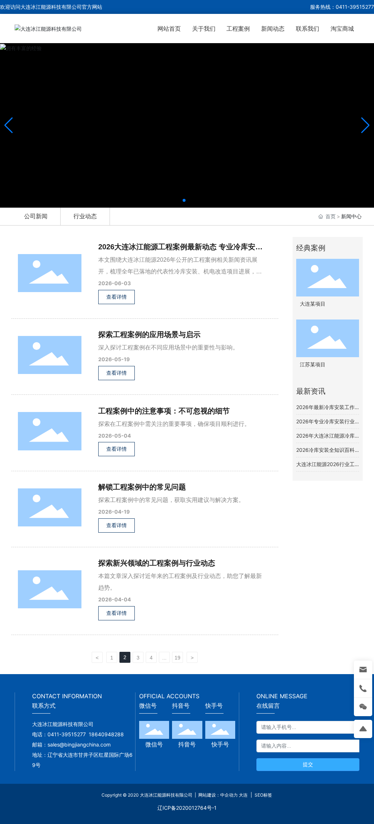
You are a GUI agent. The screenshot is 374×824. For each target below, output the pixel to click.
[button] (184, 200)
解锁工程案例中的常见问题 (142, 487)
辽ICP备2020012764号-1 (187, 808)
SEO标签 (262, 795)
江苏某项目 (312, 364)
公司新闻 (35, 216)
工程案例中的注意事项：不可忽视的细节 (164, 411)
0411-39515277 (66, 734)
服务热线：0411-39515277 (342, 7)
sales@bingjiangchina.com (80, 744)
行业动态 (85, 216)
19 (177, 658)
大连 (243, 795)
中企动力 (229, 795)
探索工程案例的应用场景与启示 (149, 334)
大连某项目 (312, 304)
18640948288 (106, 734)
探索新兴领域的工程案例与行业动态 (156, 563)
